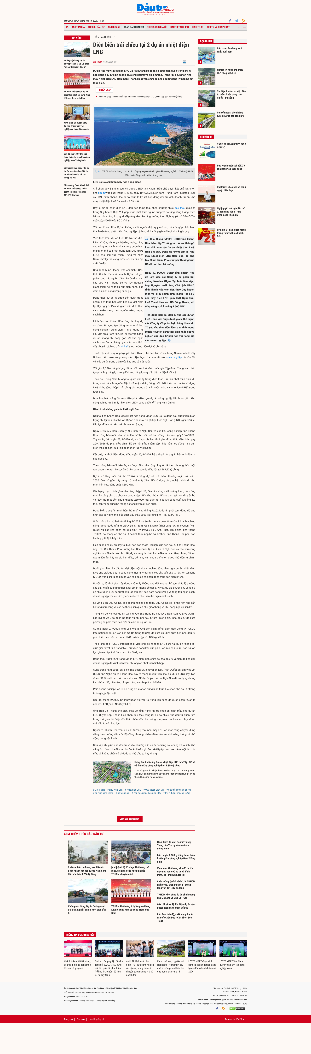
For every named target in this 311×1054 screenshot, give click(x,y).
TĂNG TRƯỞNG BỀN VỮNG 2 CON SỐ (231, 146)
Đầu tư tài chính (179, 27)
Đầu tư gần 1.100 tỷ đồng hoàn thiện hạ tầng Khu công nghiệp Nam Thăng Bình (77, 157)
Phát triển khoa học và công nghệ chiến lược (231, 188)
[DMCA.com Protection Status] (237, 1008)
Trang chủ (68, 1019)
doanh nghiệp (174, 357)
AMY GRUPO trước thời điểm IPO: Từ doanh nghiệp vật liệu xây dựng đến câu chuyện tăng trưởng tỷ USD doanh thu (140, 968)
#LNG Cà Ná (99, 789)
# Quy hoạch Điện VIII (153, 789)
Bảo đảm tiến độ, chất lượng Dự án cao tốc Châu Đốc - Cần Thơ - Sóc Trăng (175, 917)
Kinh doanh (114, 27)
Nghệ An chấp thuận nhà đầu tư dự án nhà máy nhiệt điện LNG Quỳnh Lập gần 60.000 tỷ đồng (140, 96)
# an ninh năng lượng (103, 793)
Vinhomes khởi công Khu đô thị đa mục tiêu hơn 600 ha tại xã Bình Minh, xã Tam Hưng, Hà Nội (175, 871)
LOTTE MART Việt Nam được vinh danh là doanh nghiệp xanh (232, 965)
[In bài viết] (184, 62)
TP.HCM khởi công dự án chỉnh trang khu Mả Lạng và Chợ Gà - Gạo (176, 896)
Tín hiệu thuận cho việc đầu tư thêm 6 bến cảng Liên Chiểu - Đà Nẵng (231, 94)
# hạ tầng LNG (123, 793)
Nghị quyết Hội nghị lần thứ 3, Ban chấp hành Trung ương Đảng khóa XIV (231, 211)
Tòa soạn (81, 1019)
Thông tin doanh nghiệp (80, 934)
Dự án (97, 171)
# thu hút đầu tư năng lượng (176, 793)
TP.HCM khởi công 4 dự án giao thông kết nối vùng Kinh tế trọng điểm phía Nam (77, 95)
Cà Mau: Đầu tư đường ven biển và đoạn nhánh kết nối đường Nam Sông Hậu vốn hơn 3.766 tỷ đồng (87, 871)
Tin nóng (77, 38)
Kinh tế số (197, 27)
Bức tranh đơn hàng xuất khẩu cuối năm (229, 50)
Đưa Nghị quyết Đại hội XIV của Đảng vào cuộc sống (231, 167)
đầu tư (102, 192)
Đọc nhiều (206, 41)
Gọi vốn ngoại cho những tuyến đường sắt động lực (230, 114)
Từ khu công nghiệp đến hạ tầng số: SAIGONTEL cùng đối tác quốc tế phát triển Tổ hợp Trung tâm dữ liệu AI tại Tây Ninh (109, 968)
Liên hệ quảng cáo (97, 1019)
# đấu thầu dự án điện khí (178, 789)
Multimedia (78, 27)
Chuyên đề (206, 137)
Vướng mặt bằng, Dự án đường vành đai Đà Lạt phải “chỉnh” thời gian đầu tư (76, 63)
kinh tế (124, 346)
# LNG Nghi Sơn (115, 789)
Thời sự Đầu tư (96, 27)
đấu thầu (180, 207)
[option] (77, 955)
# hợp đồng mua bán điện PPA (146, 793)
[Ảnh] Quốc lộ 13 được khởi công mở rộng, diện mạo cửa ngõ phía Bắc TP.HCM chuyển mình (130, 871)
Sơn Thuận (97, 62)
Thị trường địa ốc (157, 27)
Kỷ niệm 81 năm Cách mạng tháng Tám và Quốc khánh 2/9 (231, 233)
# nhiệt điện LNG (133, 789)
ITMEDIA (240, 1019)
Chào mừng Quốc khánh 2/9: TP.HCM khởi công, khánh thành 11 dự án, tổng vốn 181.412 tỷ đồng (176, 884)
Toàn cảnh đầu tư (134, 27)
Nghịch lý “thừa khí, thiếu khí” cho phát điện (230, 71)
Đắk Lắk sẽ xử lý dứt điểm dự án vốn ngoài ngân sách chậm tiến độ (176, 906)
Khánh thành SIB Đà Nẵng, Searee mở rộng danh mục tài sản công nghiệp (77, 965)
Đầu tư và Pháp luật (218, 27)
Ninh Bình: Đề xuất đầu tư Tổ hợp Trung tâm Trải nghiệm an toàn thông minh (76, 126)
